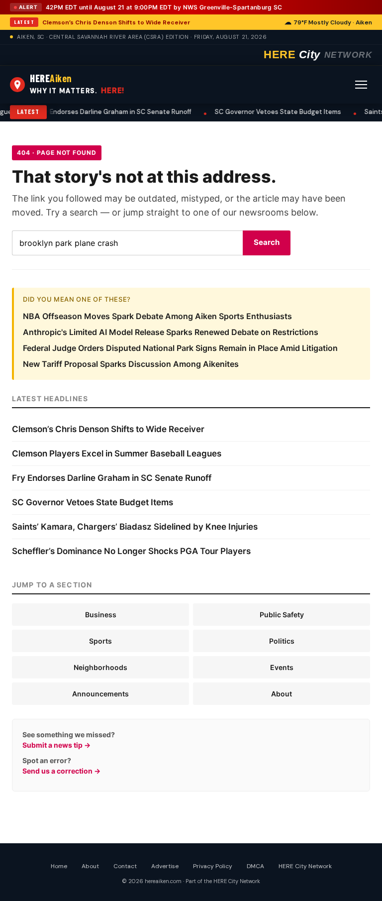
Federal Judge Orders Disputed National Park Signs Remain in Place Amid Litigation (180, 348)
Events (281, 667)
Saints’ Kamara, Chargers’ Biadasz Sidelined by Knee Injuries (135, 527)
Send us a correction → (61, 771)
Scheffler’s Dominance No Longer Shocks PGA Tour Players (131, 551)
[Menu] (361, 84)
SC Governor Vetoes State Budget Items (255, 112)
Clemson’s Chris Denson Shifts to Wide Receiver (116, 22)
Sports (100, 641)
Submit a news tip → (56, 745)
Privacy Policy (212, 866)
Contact (125, 866)
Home (59, 866)
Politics (281, 641)
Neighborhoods (100, 667)
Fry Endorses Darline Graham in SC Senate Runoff (92, 112)
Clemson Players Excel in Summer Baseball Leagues (116, 453)
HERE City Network (305, 866)
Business (100, 614)
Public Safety (282, 614)
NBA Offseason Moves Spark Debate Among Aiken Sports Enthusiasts (157, 316)
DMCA (255, 866)
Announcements (100, 693)
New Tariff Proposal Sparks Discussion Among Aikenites (131, 364)
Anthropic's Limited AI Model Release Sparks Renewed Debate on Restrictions (170, 332)
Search (267, 242)
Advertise (165, 866)
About (281, 693)
